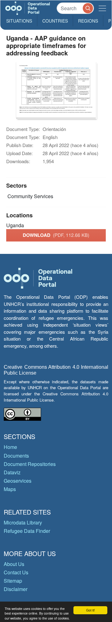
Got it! (90, 610)
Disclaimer (15, 589)
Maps (10, 489)
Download (56, 235)
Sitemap (13, 580)
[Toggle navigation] (102, 8)
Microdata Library (23, 522)
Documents (16, 455)
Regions (88, 21)
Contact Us (16, 572)
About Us (14, 564)
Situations (19, 21)
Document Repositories (30, 464)
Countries (55, 21)
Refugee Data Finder (27, 530)
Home (10, 446)
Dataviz (12, 472)
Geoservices (17, 480)
